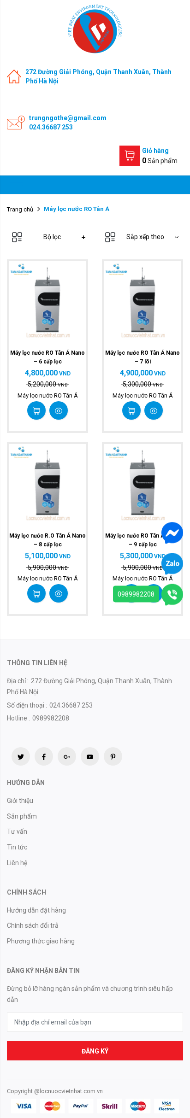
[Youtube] (90, 756)
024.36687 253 (51, 127)
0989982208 (136, 593)
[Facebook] (44, 756)
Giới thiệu (20, 800)
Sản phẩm (22, 816)
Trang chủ (20, 209)
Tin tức (17, 847)
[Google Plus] (67, 756)
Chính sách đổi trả (33, 925)
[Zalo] (172, 563)
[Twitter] (21, 756)
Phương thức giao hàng (41, 941)
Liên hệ (17, 862)
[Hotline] (172, 593)
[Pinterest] (113, 756)
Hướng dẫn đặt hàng (36, 910)
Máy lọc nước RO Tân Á (48, 395)
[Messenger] (172, 532)
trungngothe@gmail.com (68, 118)
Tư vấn (17, 831)
